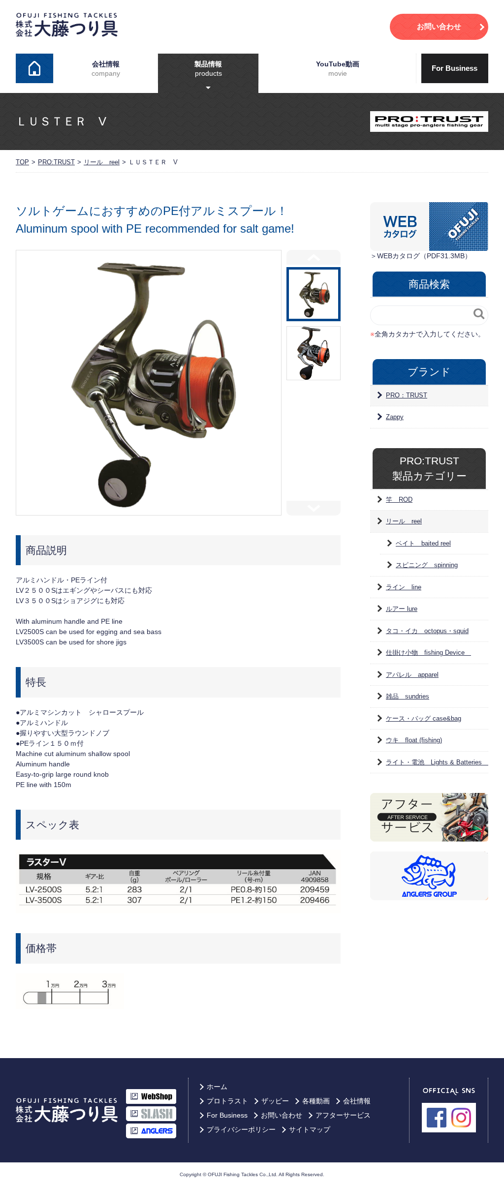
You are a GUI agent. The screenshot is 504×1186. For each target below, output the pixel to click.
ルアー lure (401, 608)
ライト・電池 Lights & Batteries (437, 762)
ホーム (34, 68)
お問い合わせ (281, 1115)
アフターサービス (343, 1115)
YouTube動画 (337, 68)
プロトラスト (227, 1101)
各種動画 (316, 1101)
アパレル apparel (412, 674)
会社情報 (106, 68)
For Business (454, 68)
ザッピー (275, 1101)
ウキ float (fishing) (414, 740)
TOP (22, 162)
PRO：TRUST (406, 395)
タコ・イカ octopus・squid (427, 631)
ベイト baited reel (423, 543)
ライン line (403, 587)
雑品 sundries (407, 696)
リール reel (102, 162)
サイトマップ (309, 1129)
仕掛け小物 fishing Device (428, 652)
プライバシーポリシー (241, 1129)
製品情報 (208, 68)
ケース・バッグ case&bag (423, 718)
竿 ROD (399, 499)
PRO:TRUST (56, 162)
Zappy (395, 417)
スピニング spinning (427, 565)
